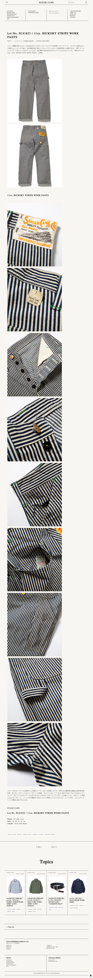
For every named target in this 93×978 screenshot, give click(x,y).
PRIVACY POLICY (50, 948)
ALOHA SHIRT (51, 960)
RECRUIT (8, 947)
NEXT (53, 847)
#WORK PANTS (27, 834)
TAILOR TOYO (9, 963)
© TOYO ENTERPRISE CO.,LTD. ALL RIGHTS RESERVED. (46, 973)
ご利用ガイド (49, 945)
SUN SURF (8, 960)
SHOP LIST (9, 946)
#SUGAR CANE (12, 834)
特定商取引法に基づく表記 (52, 946)
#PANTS (19, 834)
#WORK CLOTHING (38, 834)
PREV (40, 847)
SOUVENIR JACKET (53, 961)
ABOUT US (8, 945)
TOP (91, 976)
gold (7, 966)
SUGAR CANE (46, 2)
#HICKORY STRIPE (50, 834)
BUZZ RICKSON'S (10, 962)
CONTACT (8, 949)
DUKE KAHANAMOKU (11, 965)
